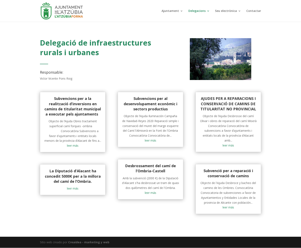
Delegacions (197, 11)
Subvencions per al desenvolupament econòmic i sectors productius (150, 103)
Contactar (253, 11)
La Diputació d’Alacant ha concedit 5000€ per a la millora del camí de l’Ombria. (73, 176)
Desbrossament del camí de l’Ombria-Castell (150, 168)
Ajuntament (170, 11)
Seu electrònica (226, 11)
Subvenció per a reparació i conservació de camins (228, 173)
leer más (72, 145)
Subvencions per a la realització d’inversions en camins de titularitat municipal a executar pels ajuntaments (72, 106)
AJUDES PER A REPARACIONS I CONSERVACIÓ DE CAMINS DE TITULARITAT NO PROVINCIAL (228, 103)
